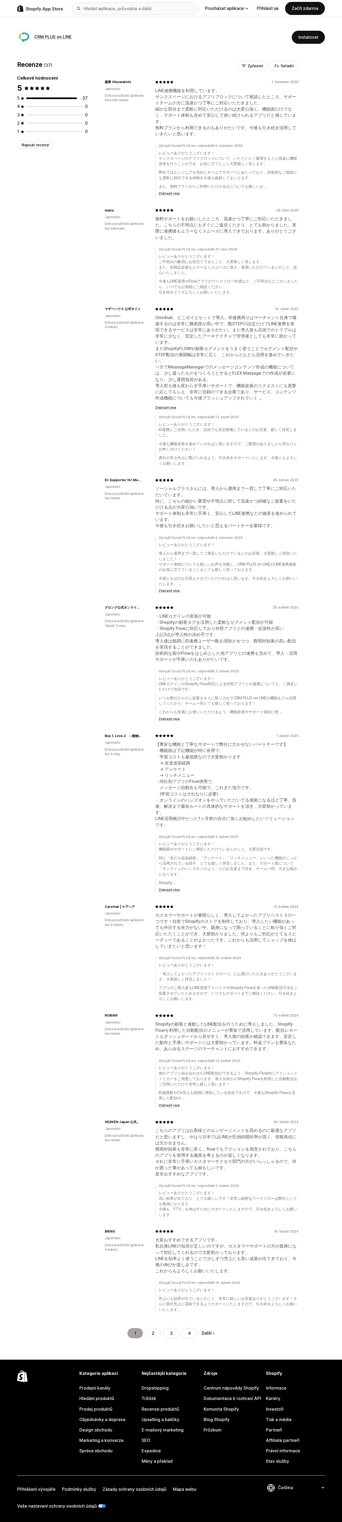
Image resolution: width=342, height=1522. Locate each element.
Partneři (274, 1430)
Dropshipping (155, 1388)
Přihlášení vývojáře (36, 1489)
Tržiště (149, 1398)
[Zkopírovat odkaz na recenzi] (134, 82)
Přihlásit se (268, 8)
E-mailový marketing (163, 1430)
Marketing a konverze (101, 1440)
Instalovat (308, 37)
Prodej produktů (95, 1409)
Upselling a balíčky (160, 1419)
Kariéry (273, 1398)
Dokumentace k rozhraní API (232, 1398)
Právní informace (283, 1450)
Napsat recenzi (35, 145)
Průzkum (212, 1430)
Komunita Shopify (221, 1409)
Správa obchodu (95, 1450)
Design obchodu (95, 1430)
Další (207, 1333)
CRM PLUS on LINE (53, 37)
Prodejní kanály (94, 1388)
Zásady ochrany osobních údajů (134, 1489)
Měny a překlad (157, 1461)
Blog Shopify (217, 1419)
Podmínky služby (79, 1489)
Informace (276, 1388)
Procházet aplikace (224, 8)
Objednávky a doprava (102, 1419)
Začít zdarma (305, 8)
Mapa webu (184, 1489)
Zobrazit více (169, 193)
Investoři (274, 1409)
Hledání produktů (96, 1398)
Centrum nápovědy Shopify (231, 1388)
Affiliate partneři (283, 1440)
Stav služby (277, 1461)
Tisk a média (279, 1419)
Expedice (151, 1450)
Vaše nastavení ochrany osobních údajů (57, 1506)
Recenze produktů (160, 1409)
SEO (146, 1440)
